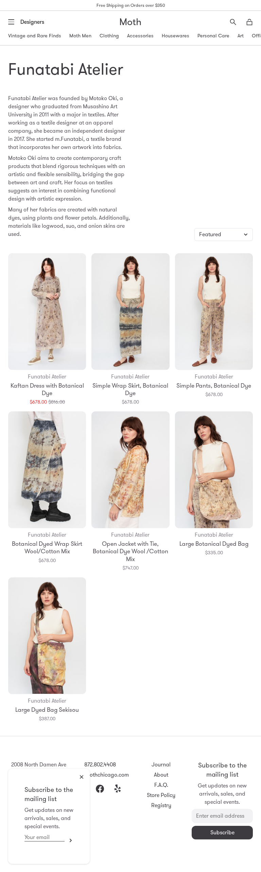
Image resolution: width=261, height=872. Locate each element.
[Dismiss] (81, 777)
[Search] (233, 22)
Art (241, 35)
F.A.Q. (161, 785)
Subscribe (69, 840)
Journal (161, 764)
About (161, 775)
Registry (161, 805)
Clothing (109, 35)
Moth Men (80, 35)
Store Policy (161, 795)
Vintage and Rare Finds (34, 35)
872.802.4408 (100, 764)
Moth (130, 22)
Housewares (175, 35)
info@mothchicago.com (100, 775)
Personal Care (213, 35)
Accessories (140, 35)
